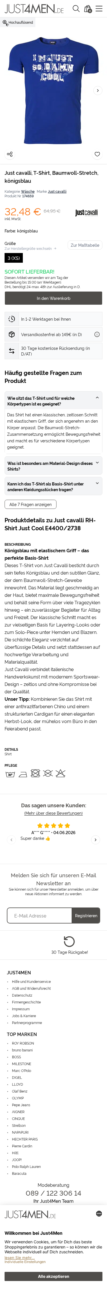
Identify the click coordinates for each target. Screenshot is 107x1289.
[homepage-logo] (34, 8)
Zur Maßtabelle (85, 245)
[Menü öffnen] (99, 8)
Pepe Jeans (21, 1104)
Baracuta (19, 1173)
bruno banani (22, 1049)
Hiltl (15, 1152)
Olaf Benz (19, 1091)
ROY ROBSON (23, 1043)
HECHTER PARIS (25, 1139)
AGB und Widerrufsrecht (31, 988)
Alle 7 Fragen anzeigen (30, 504)
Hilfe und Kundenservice (31, 981)
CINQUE (18, 1118)
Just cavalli (57, 191)
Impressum (21, 1008)
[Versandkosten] (97, 334)
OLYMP (18, 1097)
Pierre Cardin (22, 1145)
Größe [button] (10, 243)
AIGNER (18, 1111)
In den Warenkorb (53, 298)
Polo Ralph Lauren (26, 1166)
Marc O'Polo (21, 1070)
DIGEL (17, 1077)
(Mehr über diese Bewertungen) (53, 813)
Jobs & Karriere (24, 1015)
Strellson (19, 1125)
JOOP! (17, 1159)
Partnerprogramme (27, 1022)
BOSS (16, 1056)
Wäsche (28, 191)
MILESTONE (21, 1063)
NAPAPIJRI (20, 1132)
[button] (76, 8)
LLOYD (17, 1084)
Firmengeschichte (26, 1001)
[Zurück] (7, 25)
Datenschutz (22, 995)
